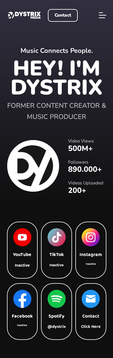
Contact (63, 15)
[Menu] (102, 15)
